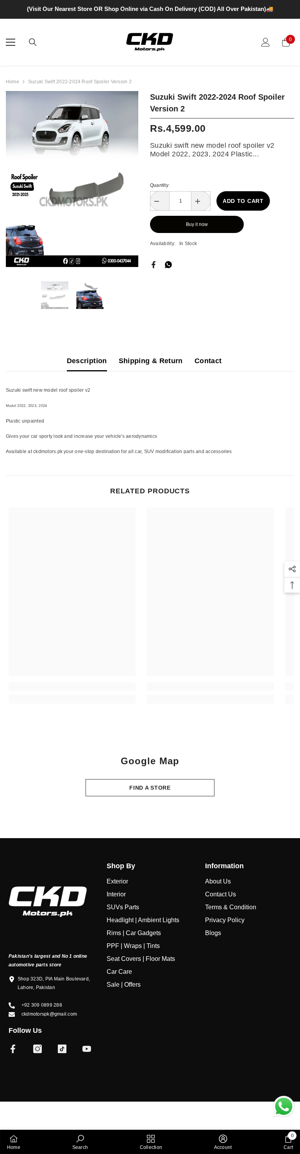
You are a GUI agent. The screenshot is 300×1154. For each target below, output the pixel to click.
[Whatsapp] (168, 277)
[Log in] (265, 54)
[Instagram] (37, 1061)
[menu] (10, 54)
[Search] (33, 54)
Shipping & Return (151, 373)
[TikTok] (62, 1061)
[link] (72, 699)
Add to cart (243, 213)
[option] (150, 15)
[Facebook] (153, 277)
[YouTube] (86, 1061)
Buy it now (197, 237)
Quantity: (160, 198)
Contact (208, 373)
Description (87, 373)
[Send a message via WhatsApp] (283, 1106)
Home (12, 94)
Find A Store (149, 800)
